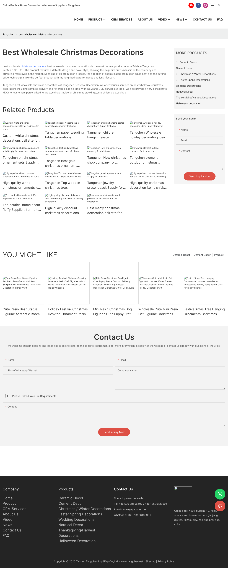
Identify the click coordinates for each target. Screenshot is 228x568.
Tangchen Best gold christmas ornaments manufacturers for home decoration (63, 163)
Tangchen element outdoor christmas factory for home (144, 160)
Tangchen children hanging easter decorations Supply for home (104, 135)
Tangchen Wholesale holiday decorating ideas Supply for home (148, 135)
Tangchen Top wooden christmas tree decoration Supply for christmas (62, 185)
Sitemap (150, 561)
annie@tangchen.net (135, 509)
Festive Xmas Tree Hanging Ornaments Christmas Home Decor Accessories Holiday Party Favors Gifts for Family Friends (204, 311)
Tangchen (8, 34)
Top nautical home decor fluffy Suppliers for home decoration (21, 207)
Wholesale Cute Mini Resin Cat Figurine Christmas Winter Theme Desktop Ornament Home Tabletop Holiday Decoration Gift (158, 311)
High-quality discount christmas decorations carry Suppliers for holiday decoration (62, 210)
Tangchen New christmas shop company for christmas (106, 160)
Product (219, 254)
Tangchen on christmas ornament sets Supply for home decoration (22, 160)
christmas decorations (33, 66)
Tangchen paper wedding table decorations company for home (64, 135)
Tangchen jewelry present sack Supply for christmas (105, 185)
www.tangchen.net (132, 561)
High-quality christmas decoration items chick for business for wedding (148, 185)
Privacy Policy (166, 561)
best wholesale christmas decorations (40, 34)
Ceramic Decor (181, 254)
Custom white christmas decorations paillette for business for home (21, 138)
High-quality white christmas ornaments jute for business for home (22, 185)
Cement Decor (202, 254)
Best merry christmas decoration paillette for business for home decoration (104, 210)
